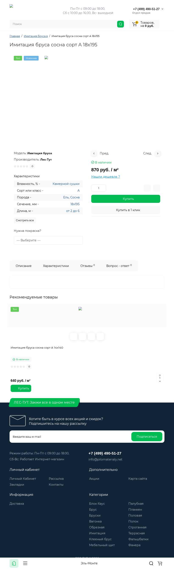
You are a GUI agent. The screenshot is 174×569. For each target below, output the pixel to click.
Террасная (136, 533)
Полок (133, 521)
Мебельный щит (102, 545)
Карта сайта (137, 479)
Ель (66, 197)
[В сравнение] (147, 188)
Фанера (134, 545)
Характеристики (56, 266)
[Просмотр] (73, 336)
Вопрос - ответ (119, 266)
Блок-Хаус (97, 504)
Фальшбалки (138, 539)
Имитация (97, 533)
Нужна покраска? (27, 231)
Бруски (95, 515)
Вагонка (95, 521)
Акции (94, 479)
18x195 (75, 204)
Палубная (135, 504)
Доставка (17, 504)
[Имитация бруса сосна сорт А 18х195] (87, 98)
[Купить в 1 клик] (82, 336)
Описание (24, 266)
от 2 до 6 (73, 211)
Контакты (56, 485)
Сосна (75, 197)
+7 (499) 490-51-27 (146, 9)
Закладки (17, 485)
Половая (135, 515)
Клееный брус (100, 539)
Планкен (135, 509)
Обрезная (96, 527)
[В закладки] (156, 188)
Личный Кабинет (23, 479)
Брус (93, 509)
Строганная (137, 527)
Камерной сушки (66, 184)
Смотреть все (25, 220)
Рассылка (56, 479)
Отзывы (87, 266)
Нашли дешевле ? (105, 177)
